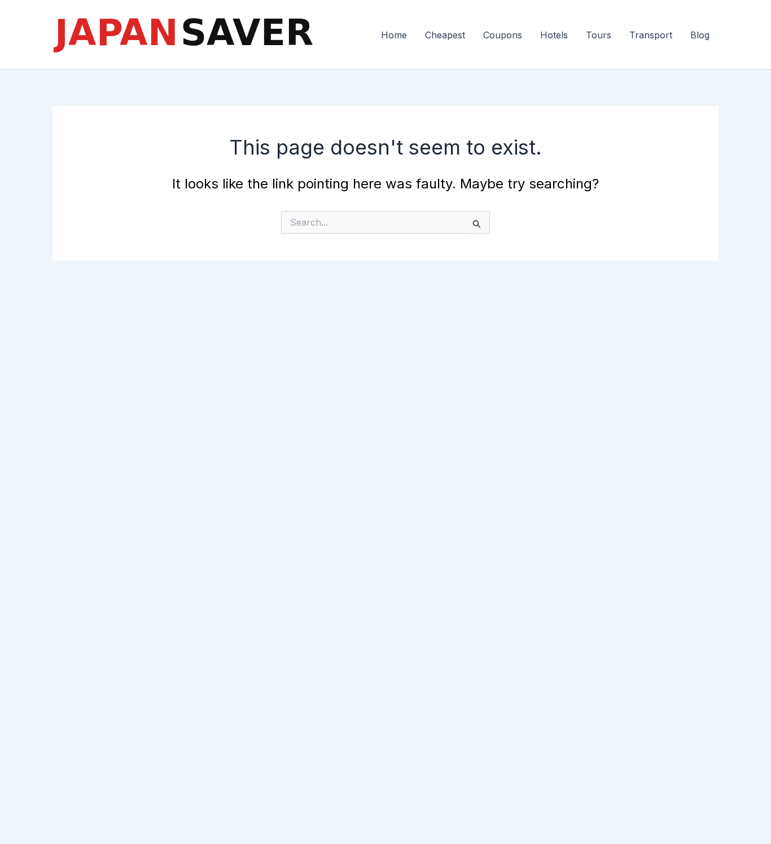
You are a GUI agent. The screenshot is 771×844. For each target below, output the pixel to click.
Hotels (554, 35)
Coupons (502, 35)
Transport (650, 35)
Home (394, 35)
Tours (598, 35)
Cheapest (445, 35)
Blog (699, 35)
